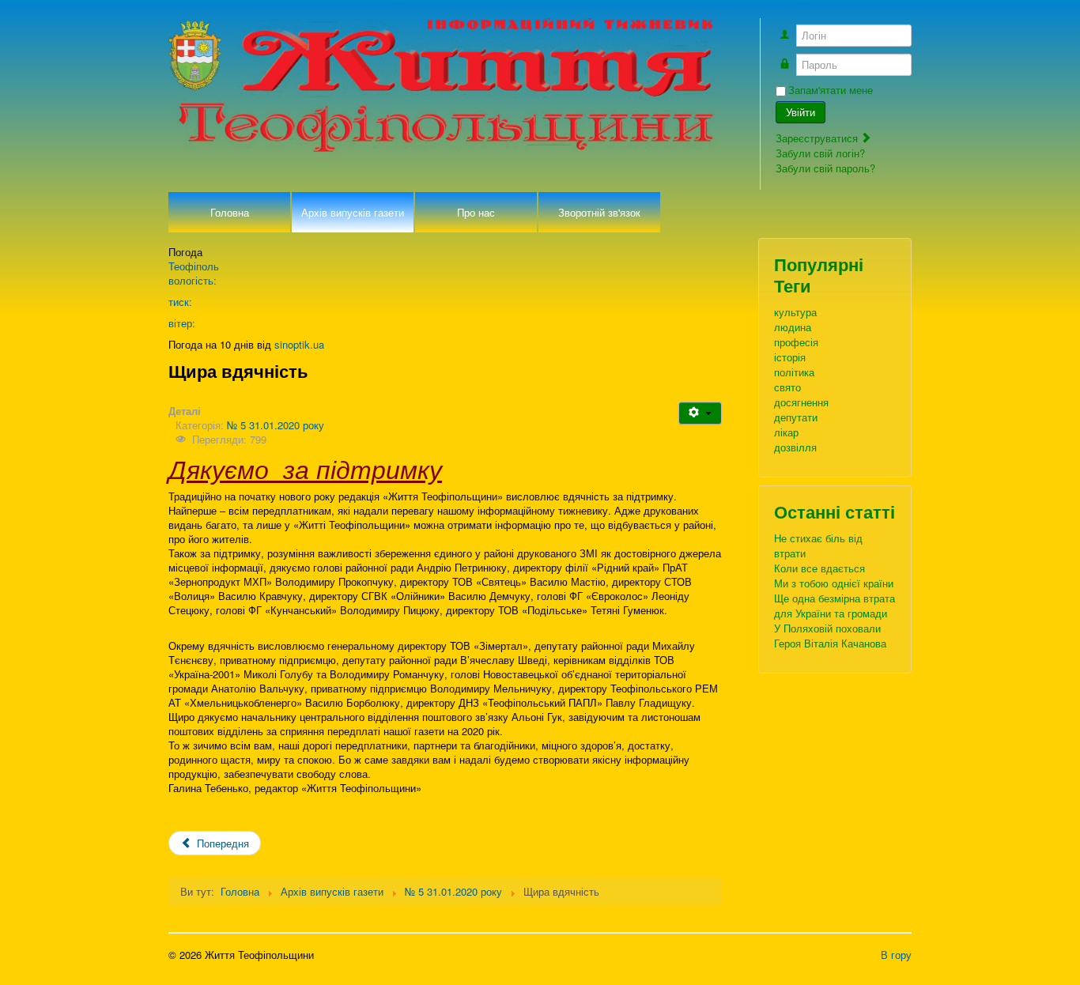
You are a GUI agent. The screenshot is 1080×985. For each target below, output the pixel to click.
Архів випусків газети (352, 212)
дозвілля (795, 447)
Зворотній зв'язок (599, 212)
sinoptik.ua (299, 344)
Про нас (476, 212)
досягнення (801, 401)
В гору (896, 954)
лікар (786, 432)
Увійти (800, 111)
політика (794, 371)
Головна (229, 212)
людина (792, 326)
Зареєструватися (818, 137)
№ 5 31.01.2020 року (275, 424)
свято (787, 386)
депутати (796, 417)
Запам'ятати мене (830, 90)
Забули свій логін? (820, 152)
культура (795, 311)
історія (790, 356)
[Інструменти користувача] (700, 413)
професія (796, 341)
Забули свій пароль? (825, 167)
